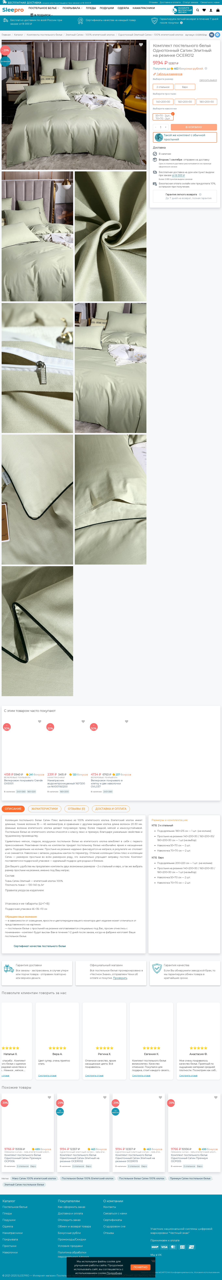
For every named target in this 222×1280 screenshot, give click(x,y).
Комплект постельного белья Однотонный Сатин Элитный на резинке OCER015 (135, 1158)
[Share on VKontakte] (211, 35)
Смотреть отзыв (47, 1075)
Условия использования (207, 1272)
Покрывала (71, 8)
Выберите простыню (164, 93)
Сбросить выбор (208, 80)
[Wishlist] (204, 10)
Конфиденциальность (181, 1272)
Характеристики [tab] (45, 808)
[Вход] (211, 10)
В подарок (42, 15)
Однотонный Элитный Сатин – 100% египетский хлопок (150, 34)
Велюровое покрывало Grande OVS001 (23, 782)
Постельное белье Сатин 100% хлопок (141, 1178)
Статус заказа (190, 2)
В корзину (194, 127)
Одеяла (123, 8)
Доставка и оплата (170, 2)
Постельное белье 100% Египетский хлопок (87, 1178)
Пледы (91, 8)
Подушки (107, 8)
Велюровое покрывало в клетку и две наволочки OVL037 (107, 783)
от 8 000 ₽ (178, 175)
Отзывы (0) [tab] (76, 808)
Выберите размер (163, 78)
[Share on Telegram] (217, 35)
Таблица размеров (169, 74)
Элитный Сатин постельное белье (24, 1184)
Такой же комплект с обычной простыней (184, 137)
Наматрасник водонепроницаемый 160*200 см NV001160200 (66, 783)
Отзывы (153, 2)
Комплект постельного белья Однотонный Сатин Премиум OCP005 (189, 1158)
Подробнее (114, 1273)
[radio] (163, 87)
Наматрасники (144, 8)
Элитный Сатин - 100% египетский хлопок (90, 34)
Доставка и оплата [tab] (110, 808)
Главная (6, 34)
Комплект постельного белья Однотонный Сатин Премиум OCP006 (22, 1158)
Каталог (18, 34)
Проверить (120, 978)
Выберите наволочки (165, 108)
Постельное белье (42, 8)
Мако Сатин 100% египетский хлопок (34, 1178)
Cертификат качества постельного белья (40, 946)
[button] (197, 10)
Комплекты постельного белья (44, 34)
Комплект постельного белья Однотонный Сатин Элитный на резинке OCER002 (79, 1158)
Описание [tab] (13, 808)
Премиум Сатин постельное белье (190, 1178)
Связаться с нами (210, 2)
